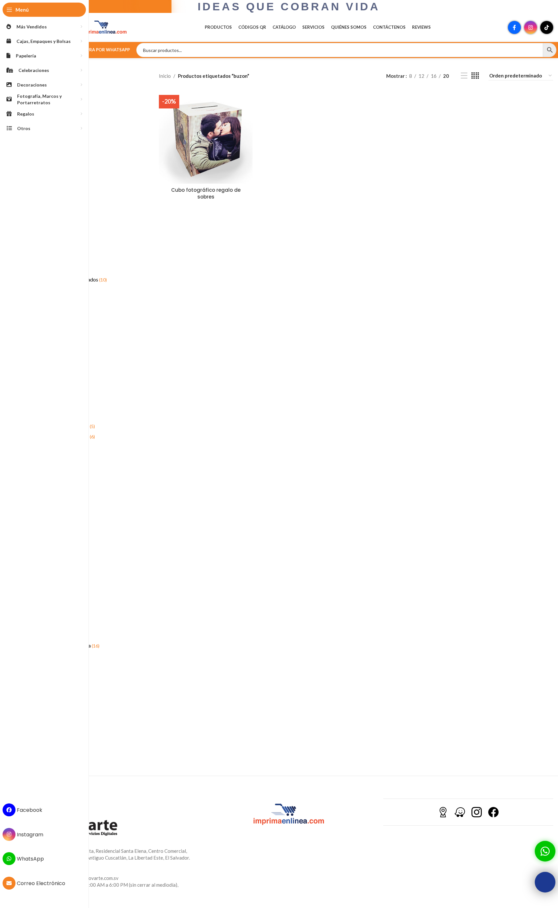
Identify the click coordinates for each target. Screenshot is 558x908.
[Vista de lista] (464, 75)
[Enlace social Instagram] (530, 27)
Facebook (29, 810)
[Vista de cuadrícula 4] (475, 75)
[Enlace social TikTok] (546, 27)
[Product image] (206, 137)
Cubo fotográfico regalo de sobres (206, 193)
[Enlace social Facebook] (514, 27)
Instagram (29, 834)
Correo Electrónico (40, 883)
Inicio (165, 76)
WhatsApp (30, 858)
